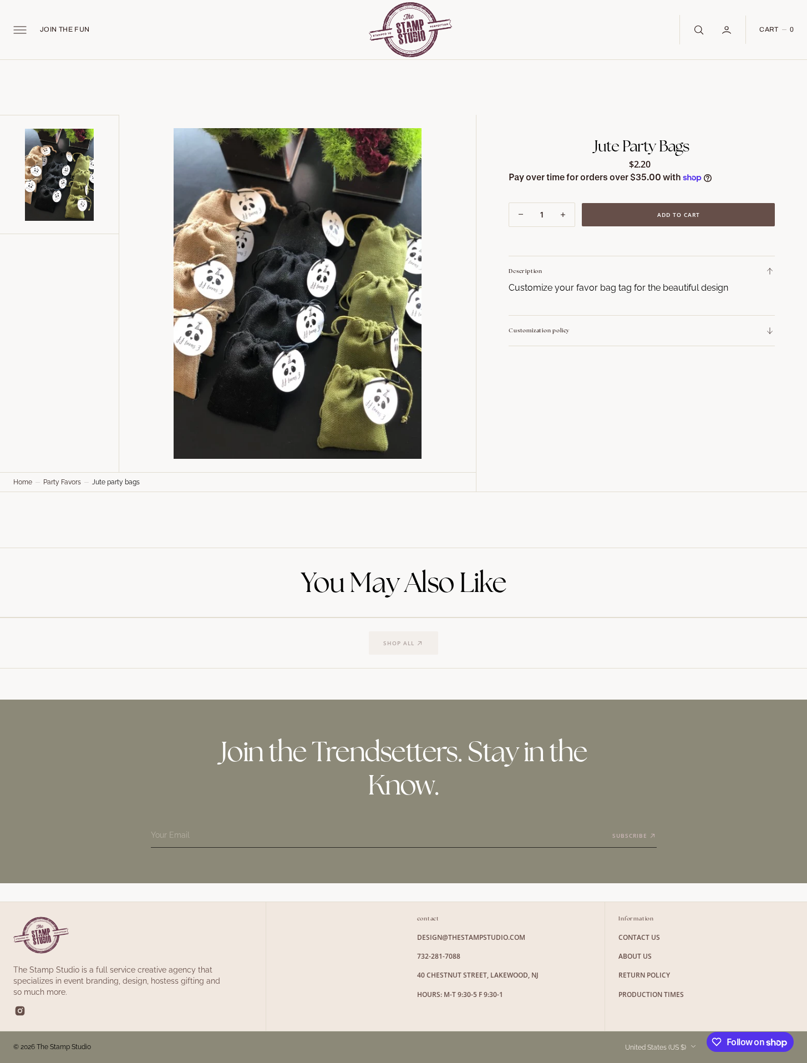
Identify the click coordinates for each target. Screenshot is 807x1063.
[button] (20, 30)
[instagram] (20, 1011)
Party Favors (62, 482)
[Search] (697, 29)
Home (22, 482)
